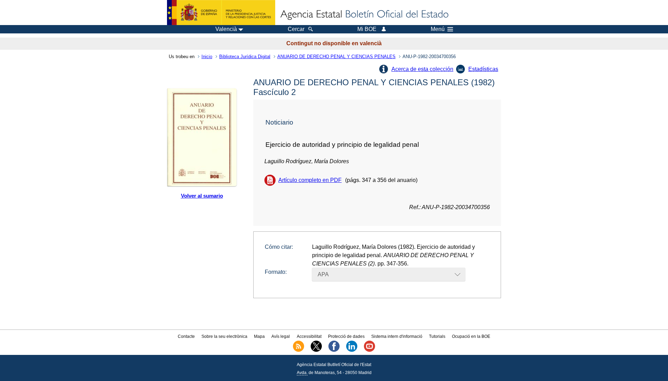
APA (323, 274)
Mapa (259, 336)
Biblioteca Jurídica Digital (244, 56)
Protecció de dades (346, 336)
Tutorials (437, 336)
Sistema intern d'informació (396, 336)
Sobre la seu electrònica (224, 336)
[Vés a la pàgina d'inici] (364, 14)
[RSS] (298, 350)
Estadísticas (483, 69)
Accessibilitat (309, 336)
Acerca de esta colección (422, 69)
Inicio (206, 56)
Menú (438, 29)
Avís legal (280, 336)
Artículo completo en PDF (310, 180)
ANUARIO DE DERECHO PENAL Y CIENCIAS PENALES (336, 56)
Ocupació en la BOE (471, 336)
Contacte (186, 336)
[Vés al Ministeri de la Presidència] (221, 12)
